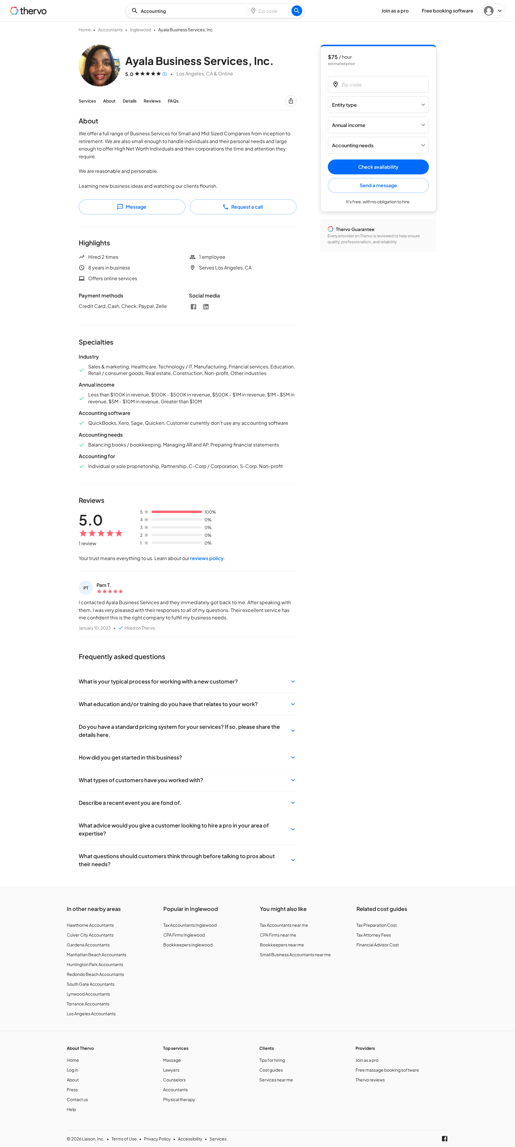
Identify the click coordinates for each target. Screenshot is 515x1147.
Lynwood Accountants (88, 993)
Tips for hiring (272, 1060)
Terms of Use (124, 1138)
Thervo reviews (370, 1079)
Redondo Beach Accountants (95, 974)
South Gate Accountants (90, 984)
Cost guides (271, 1069)
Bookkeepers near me (282, 944)
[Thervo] (28, 11)
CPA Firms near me (278, 934)
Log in (72, 1069)
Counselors (174, 1079)
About (109, 100)
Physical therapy (179, 1099)
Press (72, 1089)
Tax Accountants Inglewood (190, 925)
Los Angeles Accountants (91, 1013)
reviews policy (207, 558)
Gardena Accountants (88, 944)
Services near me (276, 1079)
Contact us (77, 1099)
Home (85, 29)
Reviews (152, 100)
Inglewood (140, 29)
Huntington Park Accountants (95, 964)
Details (129, 100)
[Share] (291, 100)
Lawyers (171, 1069)
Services (87, 100)
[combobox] (188, 11)
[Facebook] (193, 306)
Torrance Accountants (88, 1003)
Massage (172, 1060)
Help (71, 1109)
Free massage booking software (387, 1069)
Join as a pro (367, 1060)
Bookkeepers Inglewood (187, 944)
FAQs (173, 100)
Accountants (110, 29)
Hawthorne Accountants (90, 925)
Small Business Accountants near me (295, 954)
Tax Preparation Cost (376, 925)
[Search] (296, 10)
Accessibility (190, 1138)
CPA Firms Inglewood (184, 934)
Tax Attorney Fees (373, 934)
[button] (188, 681)
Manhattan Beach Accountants (96, 954)
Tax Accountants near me (284, 925)
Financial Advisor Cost (377, 944)
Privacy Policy (157, 1138)
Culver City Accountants (90, 934)
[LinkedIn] (205, 306)
